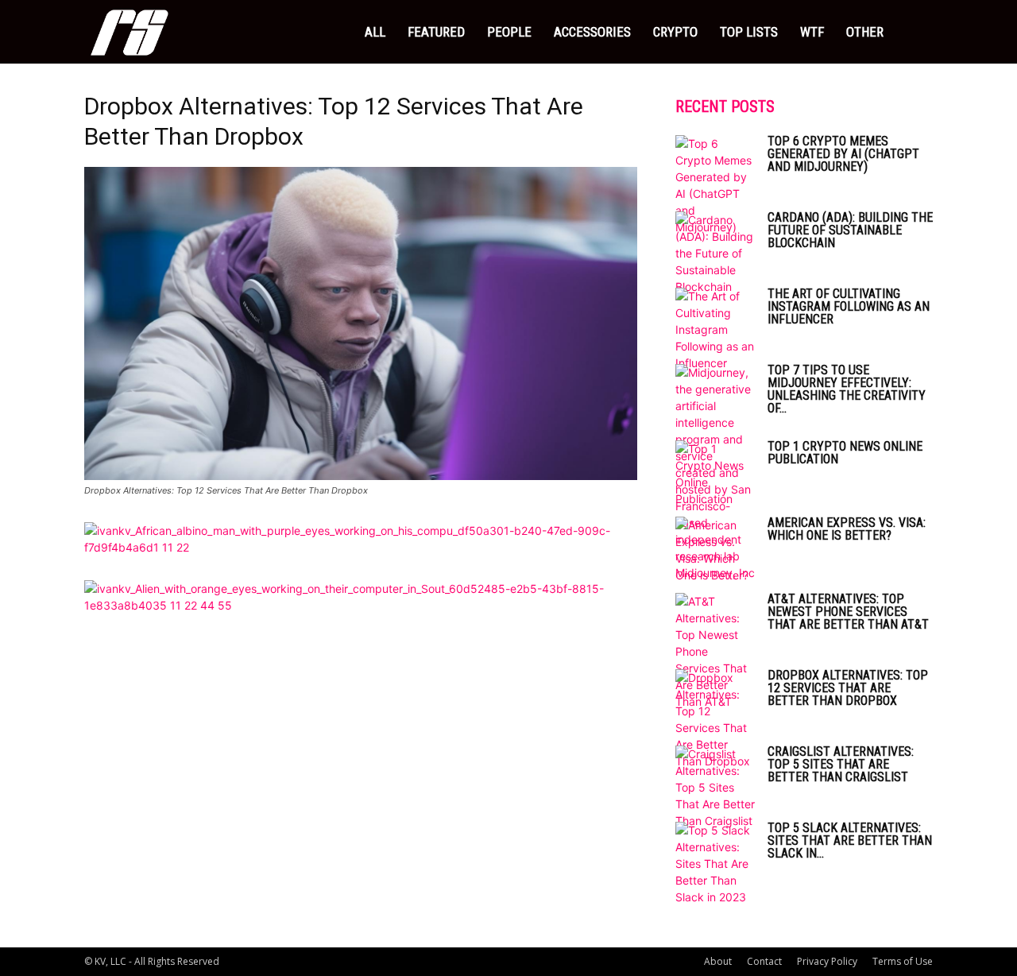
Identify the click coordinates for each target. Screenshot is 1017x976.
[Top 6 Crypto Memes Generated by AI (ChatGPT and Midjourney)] (715, 185)
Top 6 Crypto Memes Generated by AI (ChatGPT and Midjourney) (843, 154)
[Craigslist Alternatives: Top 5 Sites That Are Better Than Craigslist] (715, 787)
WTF (812, 32)
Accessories (592, 32)
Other (865, 32)
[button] (914, 33)
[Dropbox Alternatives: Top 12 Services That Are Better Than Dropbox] (360, 475)
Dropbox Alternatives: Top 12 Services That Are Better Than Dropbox (848, 688)
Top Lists (749, 32)
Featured (436, 32)
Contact (764, 961)
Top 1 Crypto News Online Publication (845, 453)
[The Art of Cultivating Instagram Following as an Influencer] (715, 329)
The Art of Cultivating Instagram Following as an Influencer (849, 306)
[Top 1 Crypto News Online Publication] (715, 473)
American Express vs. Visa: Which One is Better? (847, 529)
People (509, 32)
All (375, 32)
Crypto (675, 32)
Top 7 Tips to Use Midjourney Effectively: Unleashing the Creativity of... (847, 389)
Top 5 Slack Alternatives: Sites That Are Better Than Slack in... (850, 840)
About (718, 961)
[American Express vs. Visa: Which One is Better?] (715, 550)
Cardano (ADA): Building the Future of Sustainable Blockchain (850, 230)
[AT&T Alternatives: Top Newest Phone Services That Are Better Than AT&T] (715, 651)
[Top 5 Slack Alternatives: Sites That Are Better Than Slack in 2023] (715, 863)
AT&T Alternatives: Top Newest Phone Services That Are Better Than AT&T (848, 611)
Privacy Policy (827, 961)
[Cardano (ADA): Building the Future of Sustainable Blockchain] (715, 253)
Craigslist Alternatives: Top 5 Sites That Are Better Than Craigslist (841, 764)
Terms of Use (902, 961)
